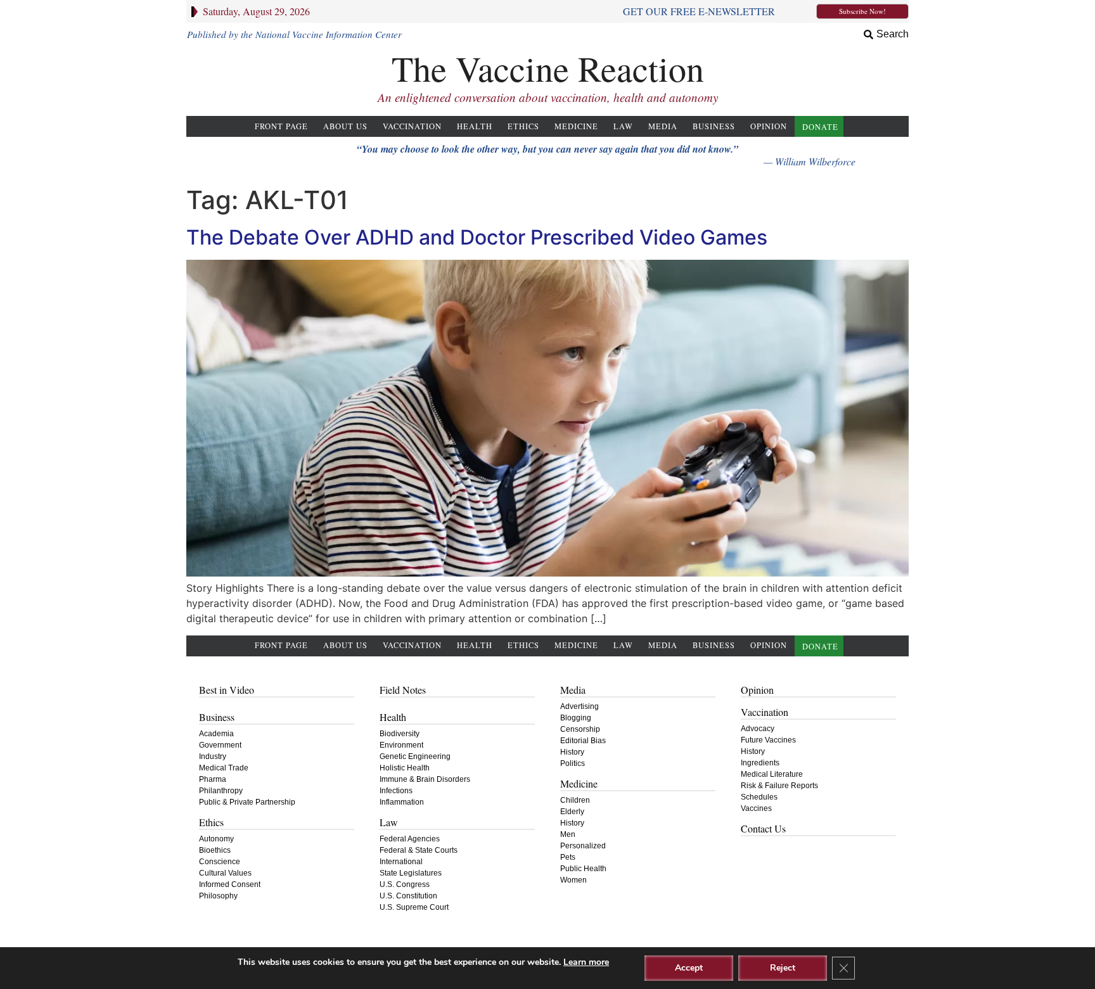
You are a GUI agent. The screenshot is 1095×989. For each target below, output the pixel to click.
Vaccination (412, 126)
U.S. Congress (405, 884)
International (401, 861)
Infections (396, 790)
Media (662, 126)
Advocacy (757, 728)
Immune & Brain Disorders (425, 779)
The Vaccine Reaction (548, 68)
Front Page (281, 126)
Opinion (768, 126)
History (572, 752)
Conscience (219, 861)
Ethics (523, 126)
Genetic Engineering (415, 756)
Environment (401, 745)
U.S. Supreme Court (414, 907)
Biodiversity (399, 733)
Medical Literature (772, 774)
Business (714, 126)
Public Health (583, 868)
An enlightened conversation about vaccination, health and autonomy (548, 97)
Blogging (575, 717)
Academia (216, 733)
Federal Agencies (410, 838)
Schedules (759, 797)
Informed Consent (229, 884)
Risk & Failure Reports (779, 785)
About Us (345, 126)
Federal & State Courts (419, 850)
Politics (572, 763)
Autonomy (216, 838)
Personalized (583, 845)
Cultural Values (225, 873)
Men (567, 834)
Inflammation (402, 802)
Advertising (579, 706)
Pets (567, 857)
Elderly (572, 811)
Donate (820, 127)
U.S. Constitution (408, 895)
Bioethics (215, 850)
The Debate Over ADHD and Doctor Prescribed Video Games (476, 237)
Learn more (586, 962)
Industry (212, 756)
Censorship (580, 729)
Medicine (576, 126)
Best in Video (226, 689)
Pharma (212, 779)
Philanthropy (221, 790)
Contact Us (763, 828)
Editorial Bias (583, 740)
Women (573, 880)
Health (474, 126)
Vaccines (756, 808)
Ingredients (760, 762)
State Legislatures (411, 873)
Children (575, 800)
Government (220, 745)
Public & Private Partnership (247, 802)
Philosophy (218, 895)
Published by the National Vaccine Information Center (294, 34)
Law (623, 126)
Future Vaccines (768, 740)
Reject (782, 968)
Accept (689, 968)
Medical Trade (223, 767)
